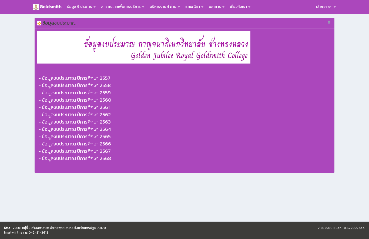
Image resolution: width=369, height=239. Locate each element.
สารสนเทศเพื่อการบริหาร (121, 6)
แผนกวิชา (193, 6)
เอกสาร (215, 6)
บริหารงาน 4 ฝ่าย (163, 6)
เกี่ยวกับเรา (239, 6)
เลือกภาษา (324, 6)
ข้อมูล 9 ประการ (80, 6)
